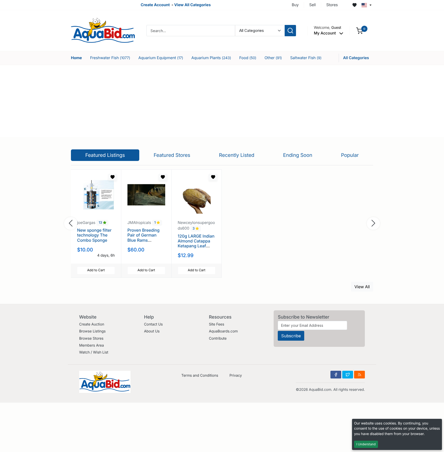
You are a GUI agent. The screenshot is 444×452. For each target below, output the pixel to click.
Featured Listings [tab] (105, 155)
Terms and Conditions (199, 375)
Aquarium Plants (211, 57)
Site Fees (216, 324)
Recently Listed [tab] (236, 155)
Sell (312, 4)
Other (273, 57)
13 (101, 223)
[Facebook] (335, 374)
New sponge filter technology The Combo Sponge (94, 235)
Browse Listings (92, 331)
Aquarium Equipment (160, 57)
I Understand (366, 444)
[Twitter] (347, 374)
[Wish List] (354, 5)
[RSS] (359, 374)
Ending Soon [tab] (297, 155)
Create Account (155, 4)
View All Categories (192, 4)
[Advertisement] (222, 101)
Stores (332, 4)
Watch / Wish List (93, 352)
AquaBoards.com (223, 331)
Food (247, 57)
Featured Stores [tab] (172, 155)
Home (76, 57)
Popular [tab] (350, 155)
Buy (295, 4)
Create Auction (91, 324)
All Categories (356, 57)
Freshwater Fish (110, 57)
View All (362, 286)
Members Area (91, 345)
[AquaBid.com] (103, 30)
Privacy (235, 375)
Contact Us (153, 324)
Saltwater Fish (305, 57)
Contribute (218, 338)
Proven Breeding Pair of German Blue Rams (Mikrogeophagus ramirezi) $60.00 (144, 240)
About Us (152, 331)
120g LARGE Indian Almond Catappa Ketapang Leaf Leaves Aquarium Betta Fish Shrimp (196, 245)
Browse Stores (91, 338)
